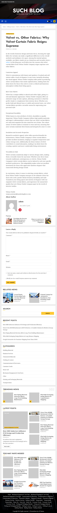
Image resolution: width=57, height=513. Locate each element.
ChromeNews (33, 511)
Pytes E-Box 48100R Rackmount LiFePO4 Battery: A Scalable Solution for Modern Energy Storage (46, 416)
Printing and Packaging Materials (12, 379)
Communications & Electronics (11, 363)
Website (8, 267)
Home (9, 494)
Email (8, 261)
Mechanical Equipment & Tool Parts (13, 373)
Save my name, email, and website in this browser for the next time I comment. (27, 274)
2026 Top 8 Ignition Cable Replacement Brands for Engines (46, 484)
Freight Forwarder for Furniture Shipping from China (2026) (20, 339)
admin (21, 201)
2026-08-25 (43, 301)
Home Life (6, 370)
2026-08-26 (17, 301)
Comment (9, 235)
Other (4, 376)
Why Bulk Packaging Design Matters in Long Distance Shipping (21, 336)
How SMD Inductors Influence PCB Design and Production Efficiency (22, 324)
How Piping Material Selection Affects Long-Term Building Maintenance (23, 333)
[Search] (52, 21)
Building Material (8, 350)
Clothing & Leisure (10, 33)
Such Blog (28, 10)
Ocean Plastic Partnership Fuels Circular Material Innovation (19, 297)
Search (6, 308)
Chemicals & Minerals (9, 357)
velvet (8, 62)
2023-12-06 (9, 49)
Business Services (8, 353)
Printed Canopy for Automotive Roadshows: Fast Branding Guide (46, 297)
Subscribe (54, 21)
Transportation (7, 382)
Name (8, 255)
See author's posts (25, 206)
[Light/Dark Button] (48, 21)
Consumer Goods (7, 366)
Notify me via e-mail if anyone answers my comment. (22, 278)
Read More (7, 446)
